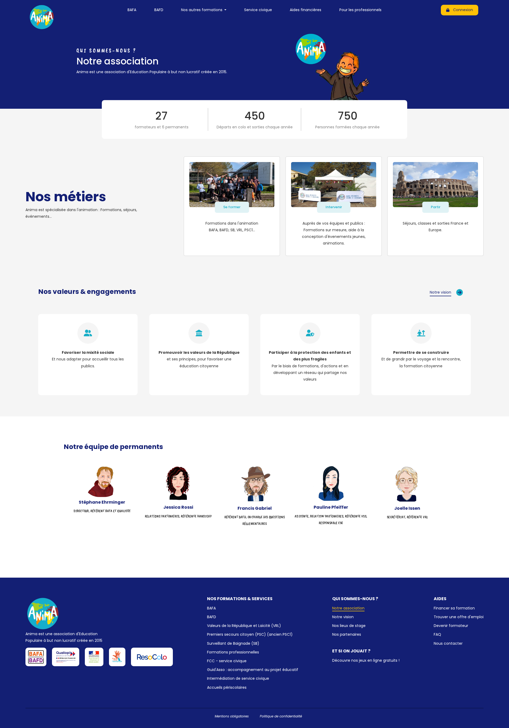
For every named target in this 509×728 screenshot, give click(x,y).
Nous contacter (448, 643)
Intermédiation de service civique (238, 678)
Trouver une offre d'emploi (459, 617)
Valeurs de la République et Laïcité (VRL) (244, 625)
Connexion (463, 9)
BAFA (132, 9)
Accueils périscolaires (227, 687)
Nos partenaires (346, 634)
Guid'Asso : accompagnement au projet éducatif (252, 669)
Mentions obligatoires (232, 716)
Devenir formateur (451, 625)
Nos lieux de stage (349, 625)
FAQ (437, 634)
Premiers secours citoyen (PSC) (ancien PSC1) (250, 634)
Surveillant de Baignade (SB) (233, 643)
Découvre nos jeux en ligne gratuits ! (366, 660)
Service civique (258, 9)
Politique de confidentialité (281, 716)
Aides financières (305, 9)
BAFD (158, 9)
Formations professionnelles (233, 652)
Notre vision (343, 617)
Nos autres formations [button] (202, 9)
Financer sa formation (454, 608)
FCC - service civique (227, 661)
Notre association (348, 608)
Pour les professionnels (360, 9)
